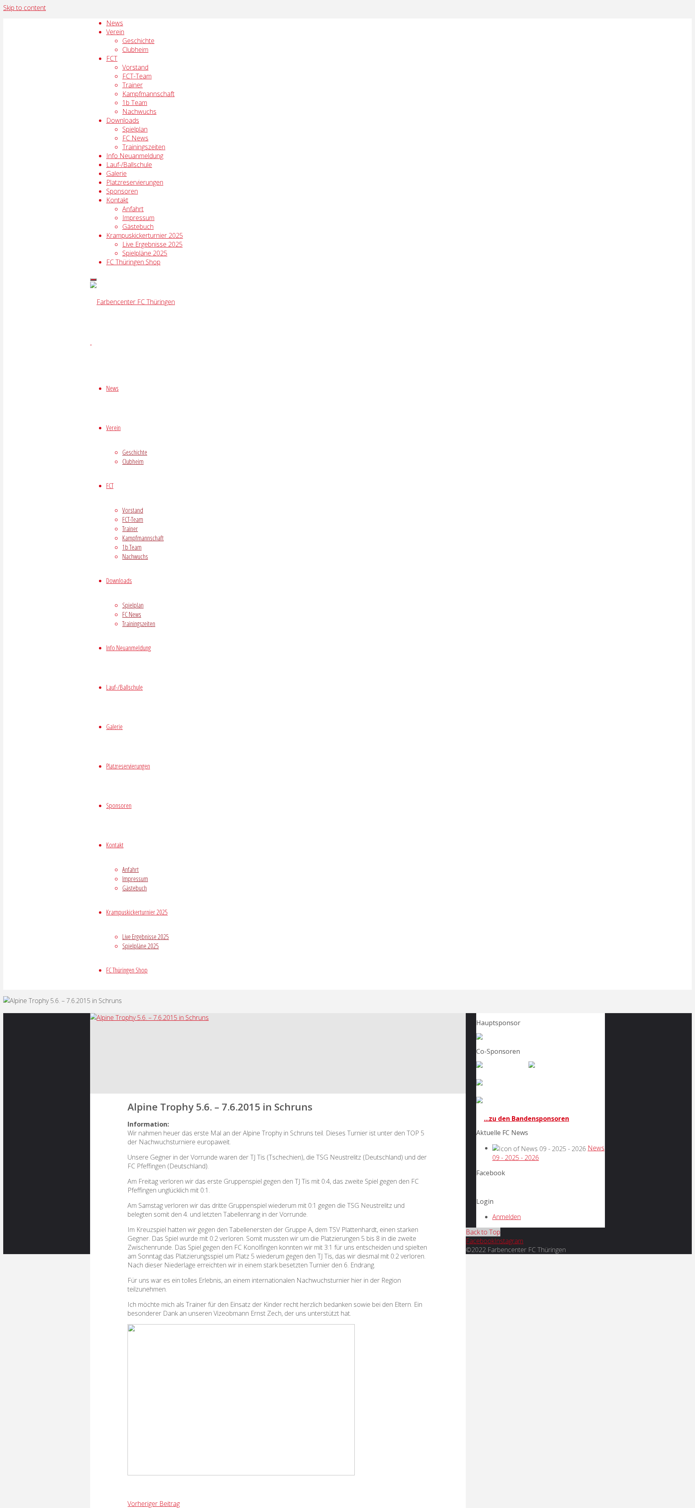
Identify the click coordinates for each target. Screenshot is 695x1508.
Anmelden (506, 1216)
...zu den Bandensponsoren (526, 1118)
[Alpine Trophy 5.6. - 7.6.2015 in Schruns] (149, 1017)
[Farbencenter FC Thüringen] (132, 301)
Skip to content (24, 7)
